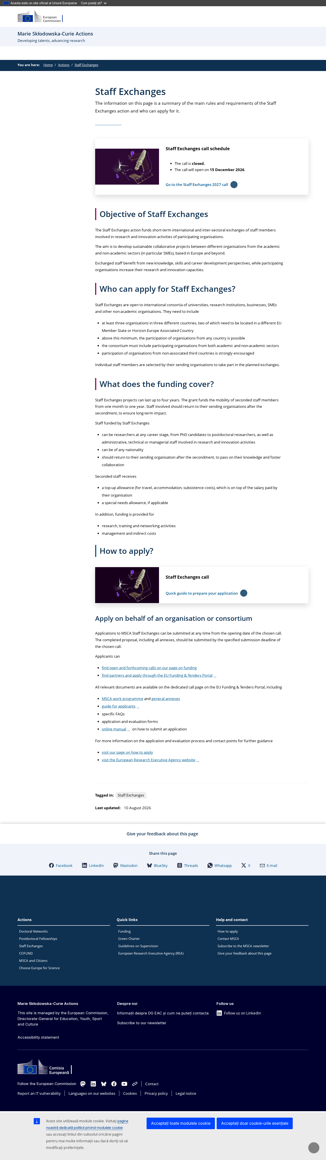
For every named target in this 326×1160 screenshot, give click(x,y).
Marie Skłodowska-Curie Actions (48, 1003)
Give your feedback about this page (244, 953)
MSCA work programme (122, 698)
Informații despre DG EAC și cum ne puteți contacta (163, 1013)
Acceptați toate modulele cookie (180, 1123)
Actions (63, 65)
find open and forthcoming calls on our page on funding (149, 667)
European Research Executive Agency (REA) (150, 953)
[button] (61, 865)
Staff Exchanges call (187, 577)
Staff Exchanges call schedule (198, 149)
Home (48, 65)
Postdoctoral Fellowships (38, 938)
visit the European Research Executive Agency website (148, 759)
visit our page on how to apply (127, 752)
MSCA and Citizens (33, 960)
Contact (152, 1083)
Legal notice (186, 1093)
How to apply (228, 931)
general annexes (165, 698)
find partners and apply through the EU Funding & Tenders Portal (157, 675)
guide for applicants (119, 706)
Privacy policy (156, 1093)
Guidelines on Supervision (138, 946)
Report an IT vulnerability (39, 1093)
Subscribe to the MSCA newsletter (243, 946)
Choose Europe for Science (39, 968)
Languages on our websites (92, 1093)
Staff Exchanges (86, 65)
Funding (124, 931)
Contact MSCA (228, 938)
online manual (114, 729)
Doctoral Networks (33, 931)
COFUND (26, 953)
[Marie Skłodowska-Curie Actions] (43, 16)
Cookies (130, 1093)
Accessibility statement (38, 1037)
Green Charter (129, 938)
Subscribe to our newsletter (141, 1023)
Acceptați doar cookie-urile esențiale (254, 1123)
